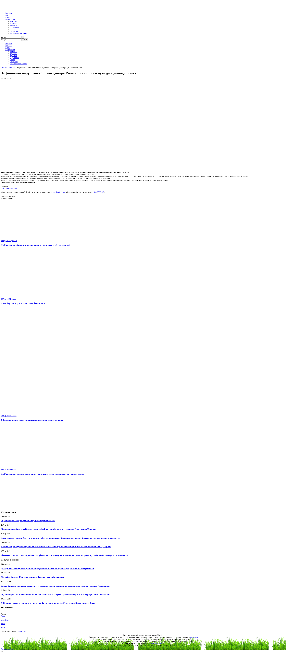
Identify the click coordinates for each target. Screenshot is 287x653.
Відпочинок (14, 27)
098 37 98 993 (99, 192)
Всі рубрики (10, 19)
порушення (5, 188)
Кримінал (13, 23)
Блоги (7, 17)
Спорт (12, 29)
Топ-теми (13, 21)
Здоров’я (13, 25)
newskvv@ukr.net (59, 192)
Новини (8, 15)
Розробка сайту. (7, 649)
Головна (8, 13)
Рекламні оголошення (18, 33)
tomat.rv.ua (194, 637)
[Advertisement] (143, 493)
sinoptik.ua (22, 631)
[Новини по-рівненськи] (29, 9)
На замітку (14, 31)
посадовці (13, 188)
